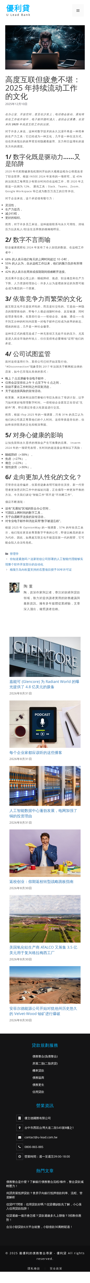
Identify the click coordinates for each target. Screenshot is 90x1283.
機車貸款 (38, 1070)
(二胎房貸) (51, 1063)
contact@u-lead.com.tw (40, 1137)
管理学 (14, 554)
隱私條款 (34, 1268)
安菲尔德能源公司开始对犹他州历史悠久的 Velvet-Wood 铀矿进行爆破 (43, 1011)
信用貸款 (38, 1092)
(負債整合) (51, 1056)
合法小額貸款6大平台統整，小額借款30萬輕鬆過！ (39, 1227)
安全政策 (56, 1268)
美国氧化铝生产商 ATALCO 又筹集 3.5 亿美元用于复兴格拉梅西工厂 (43, 950)
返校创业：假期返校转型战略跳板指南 (41, 881)
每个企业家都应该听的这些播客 (35, 752)
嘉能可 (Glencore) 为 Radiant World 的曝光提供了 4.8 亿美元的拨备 (44, 684)
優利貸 (18, 8)
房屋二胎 (38, 1063)
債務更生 (38, 1085)
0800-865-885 (33, 1147)
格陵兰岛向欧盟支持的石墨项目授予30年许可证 (41, 569)
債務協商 (38, 1077)
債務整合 (38, 1056)
